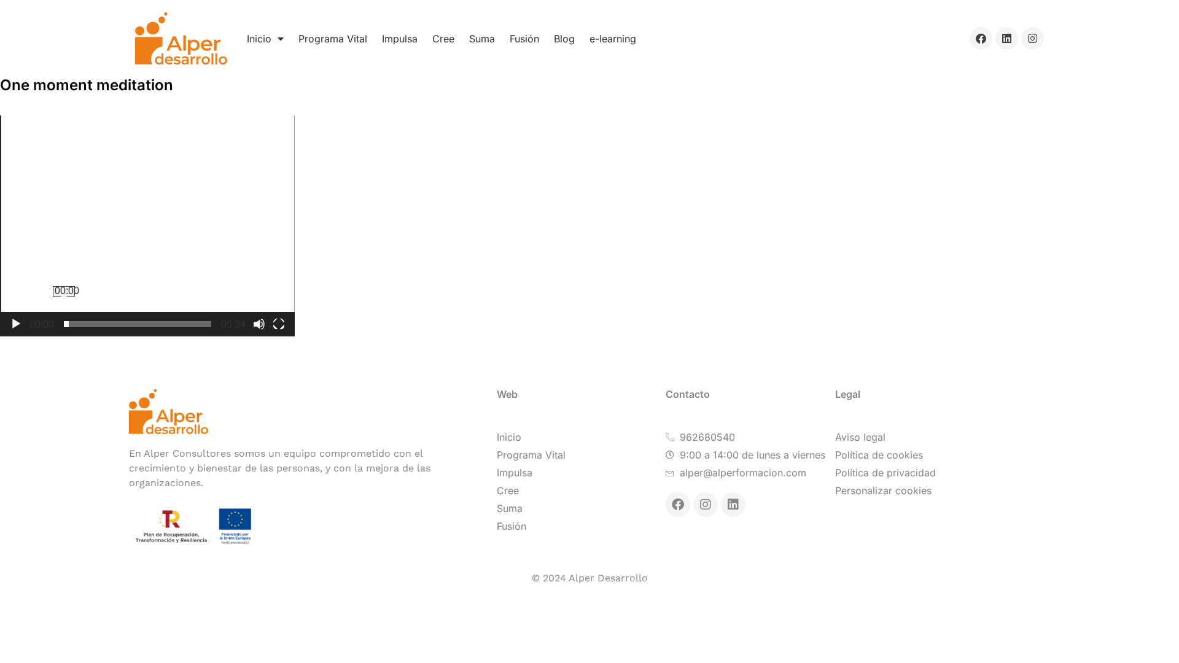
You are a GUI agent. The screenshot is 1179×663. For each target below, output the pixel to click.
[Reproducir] (16, 324)
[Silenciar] (259, 324)
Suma (482, 39)
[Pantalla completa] (279, 324)
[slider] (137, 324)
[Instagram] (1032, 38)
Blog (564, 39)
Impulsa (400, 39)
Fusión (524, 39)
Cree (443, 39)
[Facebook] (981, 38)
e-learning (613, 39)
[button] (147, 225)
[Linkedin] (1006, 38)
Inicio (259, 39)
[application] (147, 225)
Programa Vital (332, 39)
